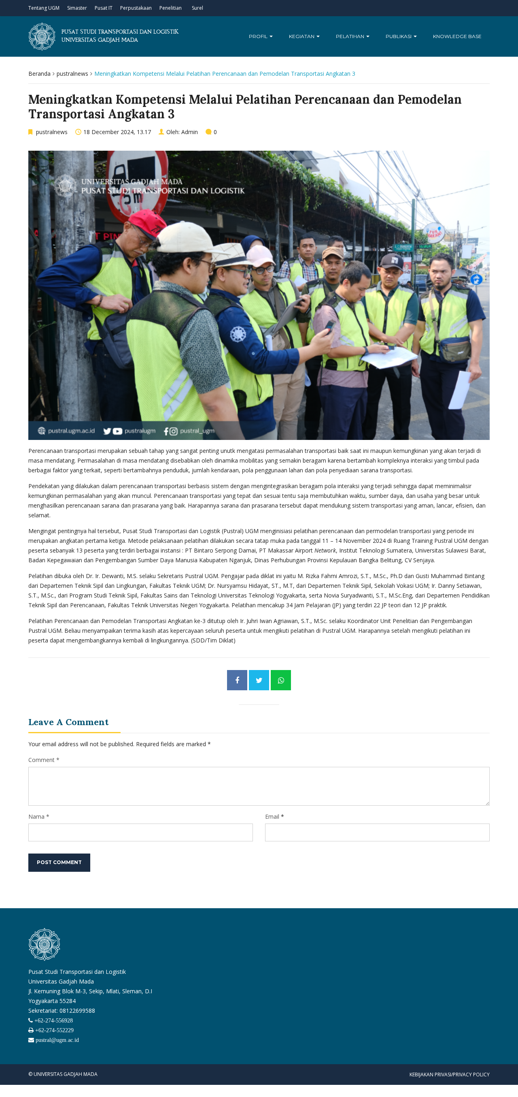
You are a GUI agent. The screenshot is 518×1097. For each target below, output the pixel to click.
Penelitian (170, 7)
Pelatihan (350, 36)
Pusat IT (104, 7)
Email (272, 816)
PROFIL (259, 36)
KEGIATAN (302, 36)
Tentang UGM (43, 7)
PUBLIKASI (399, 36)
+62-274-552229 (54, 1030)
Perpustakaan (136, 7)
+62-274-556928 (53, 1020)
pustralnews (72, 73)
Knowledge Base (457, 36)
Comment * (43, 760)
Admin (189, 132)
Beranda (39, 73)
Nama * (38, 816)
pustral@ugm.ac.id (56, 1040)
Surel (197, 7)
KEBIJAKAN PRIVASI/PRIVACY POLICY (450, 1074)
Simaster (77, 7)
